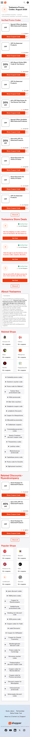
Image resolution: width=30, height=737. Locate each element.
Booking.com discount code (14, 613)
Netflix (4, 367)
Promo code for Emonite (15, 462)
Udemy (20, 341)
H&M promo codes (14, 595)
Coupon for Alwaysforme (14, 415)
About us (7, 716)
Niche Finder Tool (16, 713)
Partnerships (20, 711)
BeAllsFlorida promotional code (14, 607)
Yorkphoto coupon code (14, 406)
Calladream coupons (14, 424)
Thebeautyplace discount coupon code (14, 663)
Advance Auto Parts (9, 568)
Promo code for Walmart (15, 386)
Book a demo (10, 711)
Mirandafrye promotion (14, 420)
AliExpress (21, 354)
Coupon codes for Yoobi (15, 623)
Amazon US (6, 341)
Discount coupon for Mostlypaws (14, 682)
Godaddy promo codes (14, 377)
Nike (19, 568)
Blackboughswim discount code (14, 644)
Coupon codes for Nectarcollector (15, 669)
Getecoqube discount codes (15, 695)
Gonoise (20, 581)
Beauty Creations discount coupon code (14, 436)
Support (23, 716)
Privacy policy (16, 726)
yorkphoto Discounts (15, 411)
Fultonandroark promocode (15, 688)
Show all (15, 214)
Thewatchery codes (14, 442)
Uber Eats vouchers (14, 402)
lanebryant (6, 581)
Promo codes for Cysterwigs (14, 651)
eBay (4, 354)
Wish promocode (14, 397)
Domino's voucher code (14, 382)
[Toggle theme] (27, 2)
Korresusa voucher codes (15, 657)
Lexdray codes (15, 446)
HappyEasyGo (22, 367)
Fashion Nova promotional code (14, 391)
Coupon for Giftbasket (14, 633)
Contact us (15, 716)
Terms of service (24, 726)
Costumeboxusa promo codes (14, 430)
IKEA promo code (14, 619)
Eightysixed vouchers (15, 466)
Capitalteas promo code (14, 457)
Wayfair (20, 555)
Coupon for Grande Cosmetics (14, 638)
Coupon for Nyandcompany (15, 601)
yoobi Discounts (14, 628)
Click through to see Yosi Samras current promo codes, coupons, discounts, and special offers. (15, 254)
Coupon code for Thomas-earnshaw (15, 676)
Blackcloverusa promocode (15, 451)
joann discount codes (15, 591)
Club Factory (6, 555)
